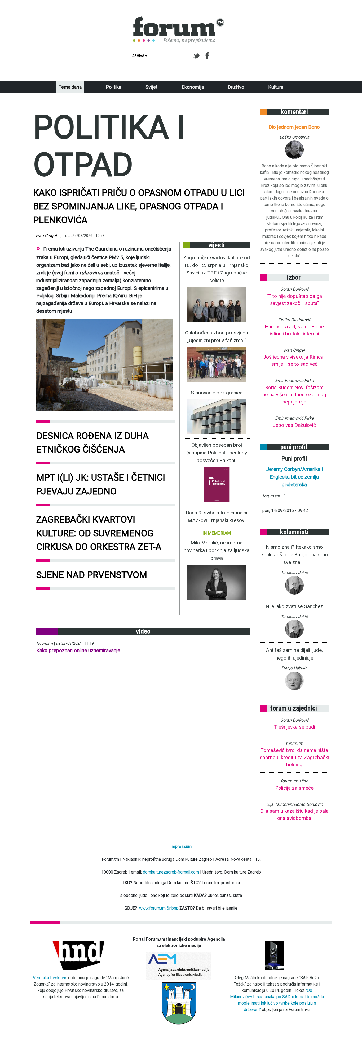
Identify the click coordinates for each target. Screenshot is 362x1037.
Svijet (151, 87)
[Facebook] (207, 56)
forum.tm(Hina (294, 781)
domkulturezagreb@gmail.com (171, 872)
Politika (113, 87)
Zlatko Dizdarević (294, 319)
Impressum (181, 846)
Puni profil (294, 458)
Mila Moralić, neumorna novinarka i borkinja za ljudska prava (216, 550)
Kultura (275, 87)
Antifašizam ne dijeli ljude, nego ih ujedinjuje (294, 654)
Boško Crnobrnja (294, 137)
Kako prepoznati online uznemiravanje (78, 650)
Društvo (236, 87)
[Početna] (179, 19)
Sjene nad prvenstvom (91, 575)
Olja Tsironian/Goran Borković (294, 804)
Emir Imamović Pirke (294, 380)
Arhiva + (139, 56)
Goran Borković (294, 289)
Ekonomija (193, 87)
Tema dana (70, 87)
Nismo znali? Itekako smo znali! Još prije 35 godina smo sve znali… (294, 554)
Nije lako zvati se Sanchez (294, 606)
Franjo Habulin (294, 668)
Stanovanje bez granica (216, 393)
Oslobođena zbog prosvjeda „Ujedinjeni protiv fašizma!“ (216, 336)
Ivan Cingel (46, 235)
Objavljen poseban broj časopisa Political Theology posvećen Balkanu (216, 452)
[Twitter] (197, 56)
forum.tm (44, 643)
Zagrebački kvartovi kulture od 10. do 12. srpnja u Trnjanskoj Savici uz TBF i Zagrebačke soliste (216, 269)
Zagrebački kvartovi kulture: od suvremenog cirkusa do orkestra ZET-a (98, 533)
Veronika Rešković (50, 977)
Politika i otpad (109, 146)
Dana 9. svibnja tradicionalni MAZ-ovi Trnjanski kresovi (216, 516)
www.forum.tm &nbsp (159, 908)
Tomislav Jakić (294, 572)
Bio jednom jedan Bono (294, 127)
